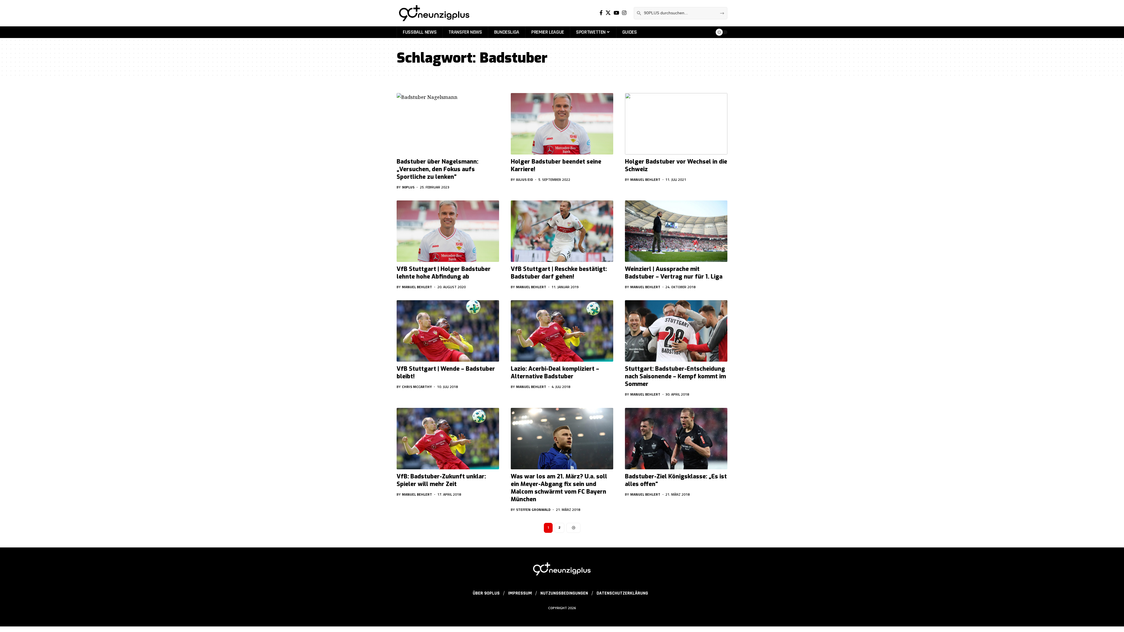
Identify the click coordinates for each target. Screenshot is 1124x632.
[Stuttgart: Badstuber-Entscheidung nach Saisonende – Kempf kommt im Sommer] (676, 331)
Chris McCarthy (417, 386)
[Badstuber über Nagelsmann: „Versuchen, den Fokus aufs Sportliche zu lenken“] (448, 123)
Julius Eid (524, 179)
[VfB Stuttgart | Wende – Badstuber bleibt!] (448, 331)
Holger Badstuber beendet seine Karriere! (556, 165)
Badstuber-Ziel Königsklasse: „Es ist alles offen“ (676, 480)
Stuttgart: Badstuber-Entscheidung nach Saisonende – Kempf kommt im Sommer (675, 376)
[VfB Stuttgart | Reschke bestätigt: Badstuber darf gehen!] (562, 231)
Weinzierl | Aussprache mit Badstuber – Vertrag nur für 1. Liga (673, 273)
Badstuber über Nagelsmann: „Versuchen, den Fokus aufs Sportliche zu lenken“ (437, 169)
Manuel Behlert (645, 179)
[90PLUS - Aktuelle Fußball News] (434, 13)
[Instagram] (624, 13)
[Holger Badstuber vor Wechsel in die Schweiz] (676, 123)
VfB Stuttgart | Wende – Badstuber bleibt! (446, 372)
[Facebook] (601, 13)
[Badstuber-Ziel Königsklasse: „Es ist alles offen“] (676, 438)
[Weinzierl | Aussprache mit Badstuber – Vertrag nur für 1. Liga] (676, 231)
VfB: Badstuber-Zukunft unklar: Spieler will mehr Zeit (441, 480)
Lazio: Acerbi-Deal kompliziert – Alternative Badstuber (555, 372)
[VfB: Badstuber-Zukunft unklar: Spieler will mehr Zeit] (448, 438)
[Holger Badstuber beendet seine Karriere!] (562, 123)
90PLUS (408, 187)
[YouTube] (616, 13)
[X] (608, 13)
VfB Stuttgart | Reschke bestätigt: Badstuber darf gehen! (559, 273)
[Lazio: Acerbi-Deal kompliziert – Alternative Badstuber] (562, 331)
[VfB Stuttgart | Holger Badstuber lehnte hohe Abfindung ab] (448, 231)
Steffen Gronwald (533, 509)
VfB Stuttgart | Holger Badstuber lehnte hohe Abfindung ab (444, 273)
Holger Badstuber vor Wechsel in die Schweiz (676, 165)
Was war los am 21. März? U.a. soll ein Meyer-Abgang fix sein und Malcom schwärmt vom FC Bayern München (559, 488)
